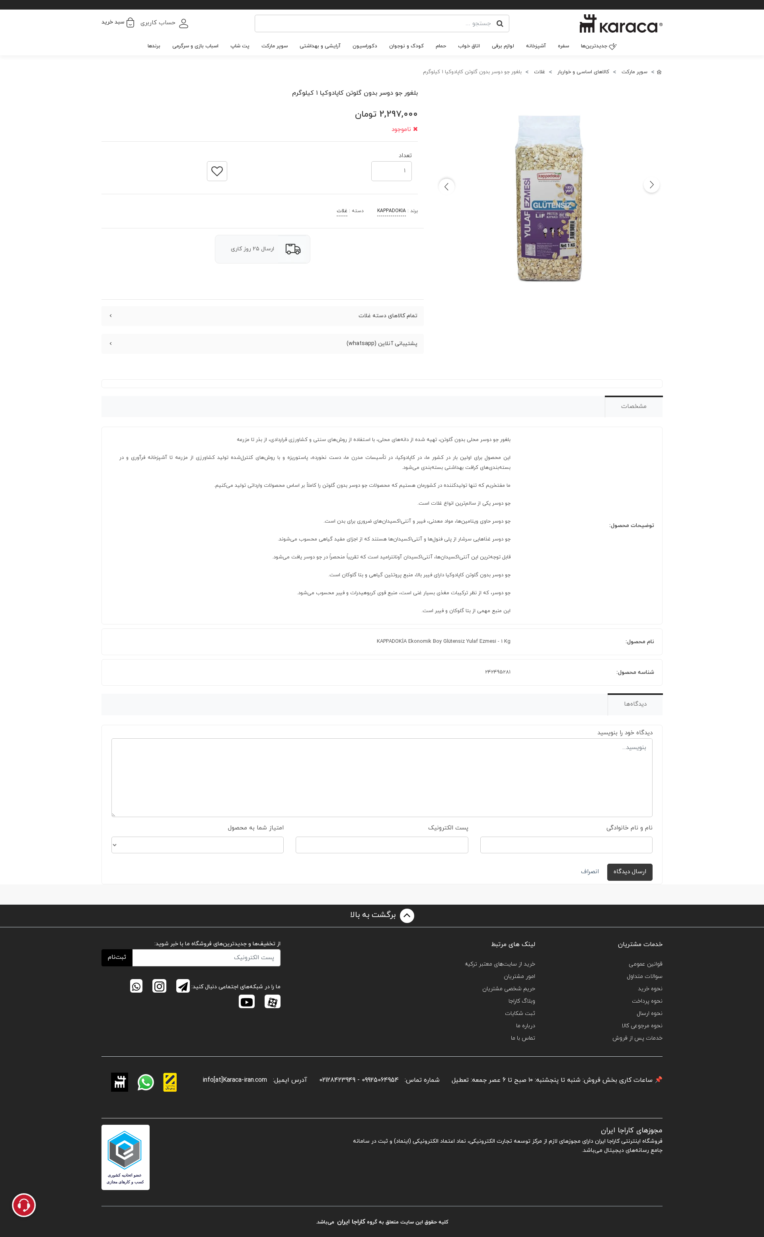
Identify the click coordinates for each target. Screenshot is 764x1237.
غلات (342, 211)
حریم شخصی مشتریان (508, 989)
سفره (563, 46)
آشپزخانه (536, 46)
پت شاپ (239, 46)
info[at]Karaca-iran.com (235, 1080)
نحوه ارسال (650, 1013)
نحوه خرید (650, 989)
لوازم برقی (503, 46)
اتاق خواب (469, 46)
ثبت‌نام (117, 957)
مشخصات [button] (634, 406)
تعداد (405, 153)
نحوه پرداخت (647, 1001)
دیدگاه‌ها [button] (635, 704)
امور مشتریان (519, 976)
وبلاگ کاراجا (522, 1001)
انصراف (590, 872)
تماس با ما (523, 1038)
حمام (441, 46)
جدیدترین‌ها (594, 46)
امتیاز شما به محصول (256, 828)
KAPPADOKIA (391, 211)
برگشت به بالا (374, 915)
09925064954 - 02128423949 (359, 1080)
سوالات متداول (645, 976)
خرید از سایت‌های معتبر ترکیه (500, 964)
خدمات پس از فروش (637, 1038)
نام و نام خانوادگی (629, 828)
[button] (117, 22)
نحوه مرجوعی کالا (642, 1026)
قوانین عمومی (646, 964)
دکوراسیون (365, 46)
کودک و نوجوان (406, 46)
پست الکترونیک (448, 828)
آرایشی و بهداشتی (320, 46)
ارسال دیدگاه (630, 872)
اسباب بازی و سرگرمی (195, 46)
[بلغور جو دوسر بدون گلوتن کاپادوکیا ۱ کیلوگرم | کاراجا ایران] (549, 197)
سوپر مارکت (274, 46)
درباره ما (525, 1026)
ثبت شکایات (520, 1013)
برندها (154, 46)
